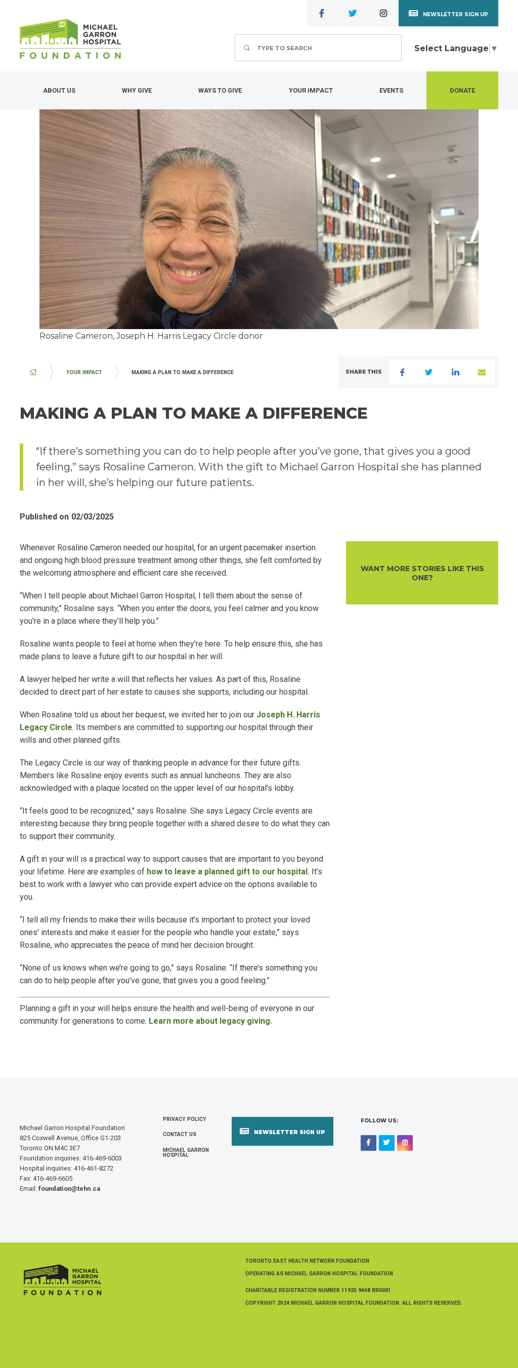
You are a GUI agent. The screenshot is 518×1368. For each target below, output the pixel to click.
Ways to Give (220, 90)
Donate (462, 90)
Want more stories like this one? (422, 573)
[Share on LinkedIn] (455, 372)
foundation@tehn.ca (69, 1188)
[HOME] (33, 372)
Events (391, 90)
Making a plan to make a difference (183, 372)
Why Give (137, 90)
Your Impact (311, 90)
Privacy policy (184, 1119)
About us (59, 90)
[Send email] (481, 372)
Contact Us (179, 1134)
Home (33, 372)
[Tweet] (429, 372)
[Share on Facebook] (403, 372)
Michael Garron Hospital (186, 1152)
